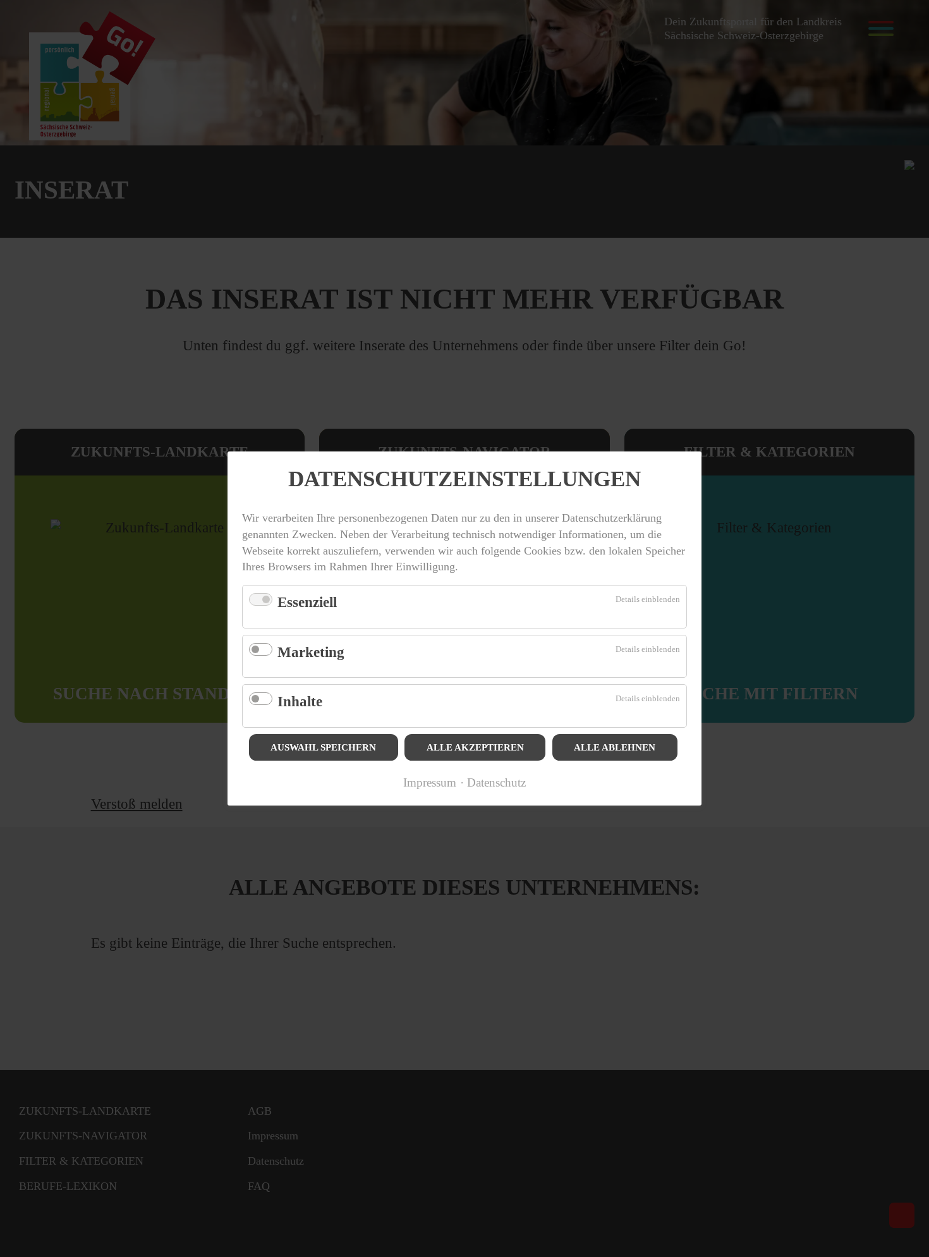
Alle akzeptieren (475, 747)
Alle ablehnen (614, 747)
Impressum (429, 782)
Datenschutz (496, 782)
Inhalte (299, 701)
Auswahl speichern (323, 747)
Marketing (310, 652)
